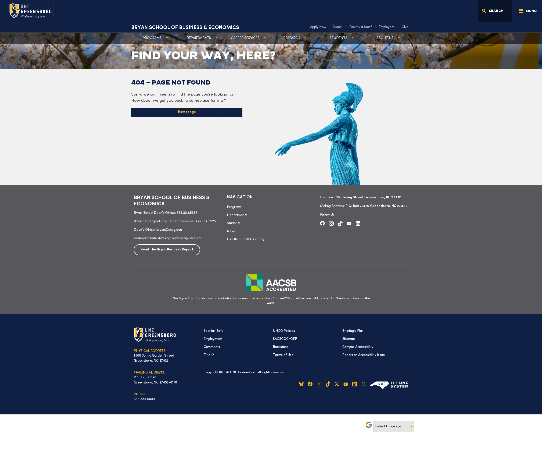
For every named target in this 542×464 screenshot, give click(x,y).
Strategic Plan (353, 331)
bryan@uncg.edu (169, 230)
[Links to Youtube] (349, 223)
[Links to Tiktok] (340, 223)
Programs (152, 38)
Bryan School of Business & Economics (185, 27)
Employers (386, 27)
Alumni (337, 27)
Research (291, 38)
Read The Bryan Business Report (167, 249)
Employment (213, 339)
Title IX (209, 355)
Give (405, 27)
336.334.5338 (187, 213)
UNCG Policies (284, 331)
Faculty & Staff (360, 27)
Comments (212, 347)
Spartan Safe (214, 331)
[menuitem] (319, 27)
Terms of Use (283, 355)
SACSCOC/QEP (285, 339)
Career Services (245, 38)
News (231, 231)
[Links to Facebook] (322, 223)
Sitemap (348, 339)
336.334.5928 (205, 221)
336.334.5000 (144, 399)
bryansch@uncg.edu (187, 238)
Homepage (187, 112)
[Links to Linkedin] (358, 223)
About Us (384, 38)
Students (338, 38)
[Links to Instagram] (331, 223)
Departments (198, 38)
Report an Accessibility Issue (363, 355)
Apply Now (318, 27)
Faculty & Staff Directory (245, 239)
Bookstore (280, 347)
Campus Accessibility (357, 347)
